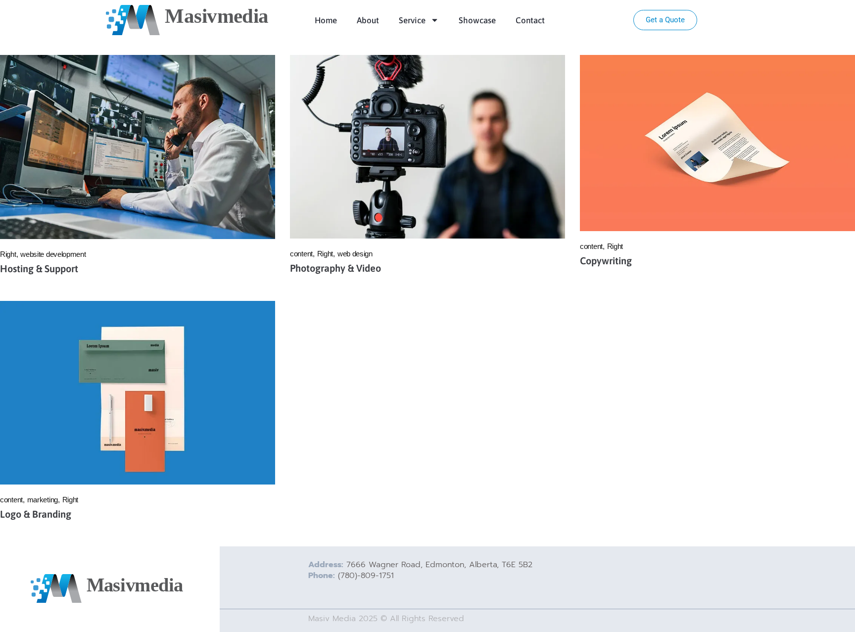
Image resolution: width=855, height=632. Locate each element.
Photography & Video (335, 268)
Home (326, 20)
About (368, 20)
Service (412, 20)
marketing (42, 499)
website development (53, 254)
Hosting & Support (39, 268)
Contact (530, 20)
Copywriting (606, 260)
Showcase (477, 20)
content (301, 253)
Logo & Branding (35, 514)
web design (355, 253)
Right (8, 254)
